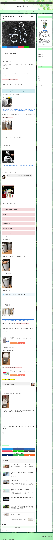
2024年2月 (40, 52)
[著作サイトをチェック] (7, 455)
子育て (40, 80)
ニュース (40, 74)
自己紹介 (40, 85)
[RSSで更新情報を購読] (29, 455)
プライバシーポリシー (44, 536)
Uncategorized (41, 69)
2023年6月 (40, 63)
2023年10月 (41, 56)
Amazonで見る (14, 343)
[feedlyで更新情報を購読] (18, 455)
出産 (39, 76)
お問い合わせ (50, 536)
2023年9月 (40, 58)
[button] (32, 47)
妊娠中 (40, 78)
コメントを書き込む (18, 527)
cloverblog (45, 30)
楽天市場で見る (21, 343)
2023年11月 (41, 54)
